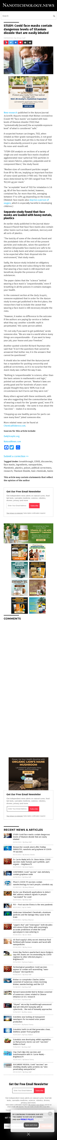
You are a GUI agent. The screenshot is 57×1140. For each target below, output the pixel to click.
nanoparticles (35, 464)
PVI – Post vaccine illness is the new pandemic (33, 905)
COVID (37, 461)
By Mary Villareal (28, 887)
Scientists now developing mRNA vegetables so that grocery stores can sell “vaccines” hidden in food (32, 1041)
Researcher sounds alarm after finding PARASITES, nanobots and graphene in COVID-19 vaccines (32, 849)
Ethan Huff (21, 38)
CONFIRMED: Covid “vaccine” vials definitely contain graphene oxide (31, 873)
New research (10, 112)
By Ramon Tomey (27, 1024)
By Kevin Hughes (28, 867)
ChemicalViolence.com (14, 425)
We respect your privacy (36, 1105)
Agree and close (31, 1125)
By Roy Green (27, 947)
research (8, 471)
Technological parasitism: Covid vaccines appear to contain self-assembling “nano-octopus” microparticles (31, 969)
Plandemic (9, 468)
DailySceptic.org (11, 436)
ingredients (21, 464)
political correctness (41, 468)
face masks (9, 464)
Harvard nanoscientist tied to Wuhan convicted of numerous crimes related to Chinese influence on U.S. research (32, 994)
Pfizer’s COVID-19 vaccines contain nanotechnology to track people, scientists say (33, 883)
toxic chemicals (38, 471)
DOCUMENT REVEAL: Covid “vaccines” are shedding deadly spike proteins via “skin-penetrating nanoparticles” (30, 1066)
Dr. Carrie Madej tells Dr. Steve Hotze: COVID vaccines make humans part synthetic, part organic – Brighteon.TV (32, 861)
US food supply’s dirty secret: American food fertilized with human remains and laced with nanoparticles (32, 942)
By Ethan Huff (27, 842)
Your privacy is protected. (14, 513)
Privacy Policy (27, 1119)
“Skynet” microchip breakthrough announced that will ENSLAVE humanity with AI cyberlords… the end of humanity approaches (32, 1006)
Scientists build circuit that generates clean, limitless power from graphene (31, 1030)
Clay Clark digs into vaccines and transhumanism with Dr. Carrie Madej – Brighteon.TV (29, 1054)
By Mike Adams (27, 1012)
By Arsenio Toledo (29, 855)
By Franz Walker (27, 1035)
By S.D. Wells (27, 907)
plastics (19, 468)
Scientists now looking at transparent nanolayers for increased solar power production (29, 1019)
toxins (50, 471)
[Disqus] (28, 655)
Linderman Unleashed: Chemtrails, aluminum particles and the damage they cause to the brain (32, 914)
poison (27, 468)
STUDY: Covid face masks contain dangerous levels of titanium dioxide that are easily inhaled (31, 836)
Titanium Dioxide (22, 471)
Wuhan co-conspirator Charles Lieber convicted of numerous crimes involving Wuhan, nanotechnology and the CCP (30, 982)
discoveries (46, 461)
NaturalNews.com (12, 441)
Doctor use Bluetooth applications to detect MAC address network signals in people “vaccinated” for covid (31, 894)
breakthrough (26, 461)
